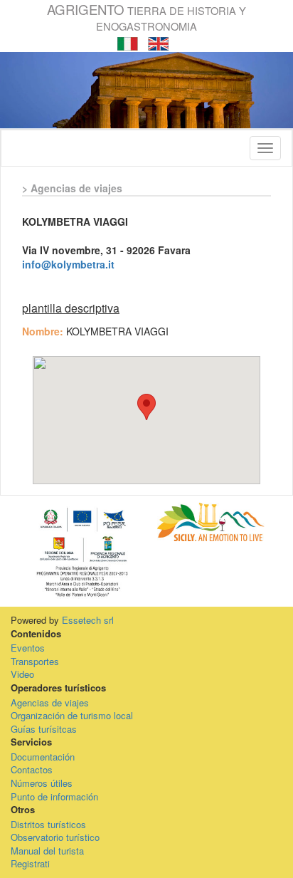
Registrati (30, 863)
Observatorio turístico (55, 837)
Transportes (35, 661)
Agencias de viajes (50, 702)
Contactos (32, 769)
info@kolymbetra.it (68, 264)
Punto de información (54, 796)
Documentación (43, 756)
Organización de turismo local (72, 715)
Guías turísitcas (44, 729)
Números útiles (42, 783)
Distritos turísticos (48, 824)
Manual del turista (47, 850)
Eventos (28, 647)
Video (22, 674)
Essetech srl (88, 620)
